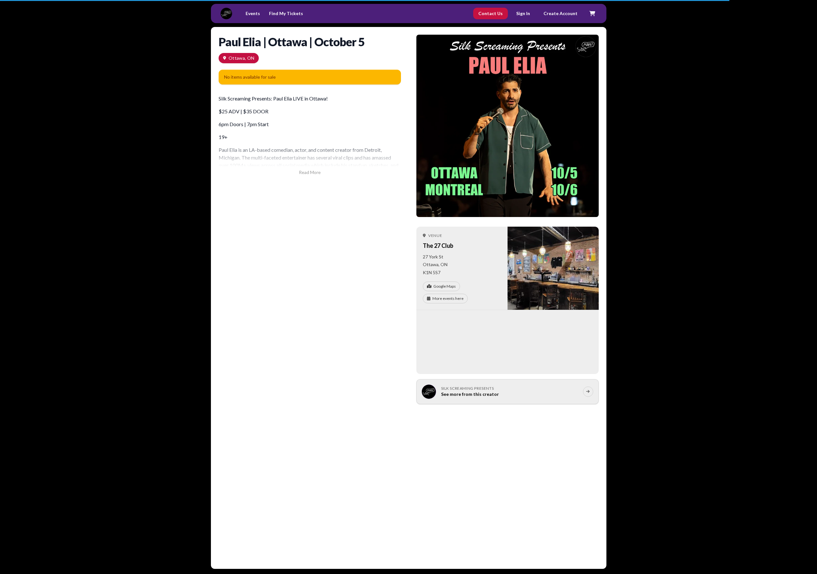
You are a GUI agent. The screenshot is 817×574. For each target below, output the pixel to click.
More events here (448, 298)
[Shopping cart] (592, 13)
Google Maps (444, 286)
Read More (310, 172)
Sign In (523, 13)
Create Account (560, 13)
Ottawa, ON (242, 58)
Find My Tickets (286, 13)
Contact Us (490, 13)
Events (253, 13)
